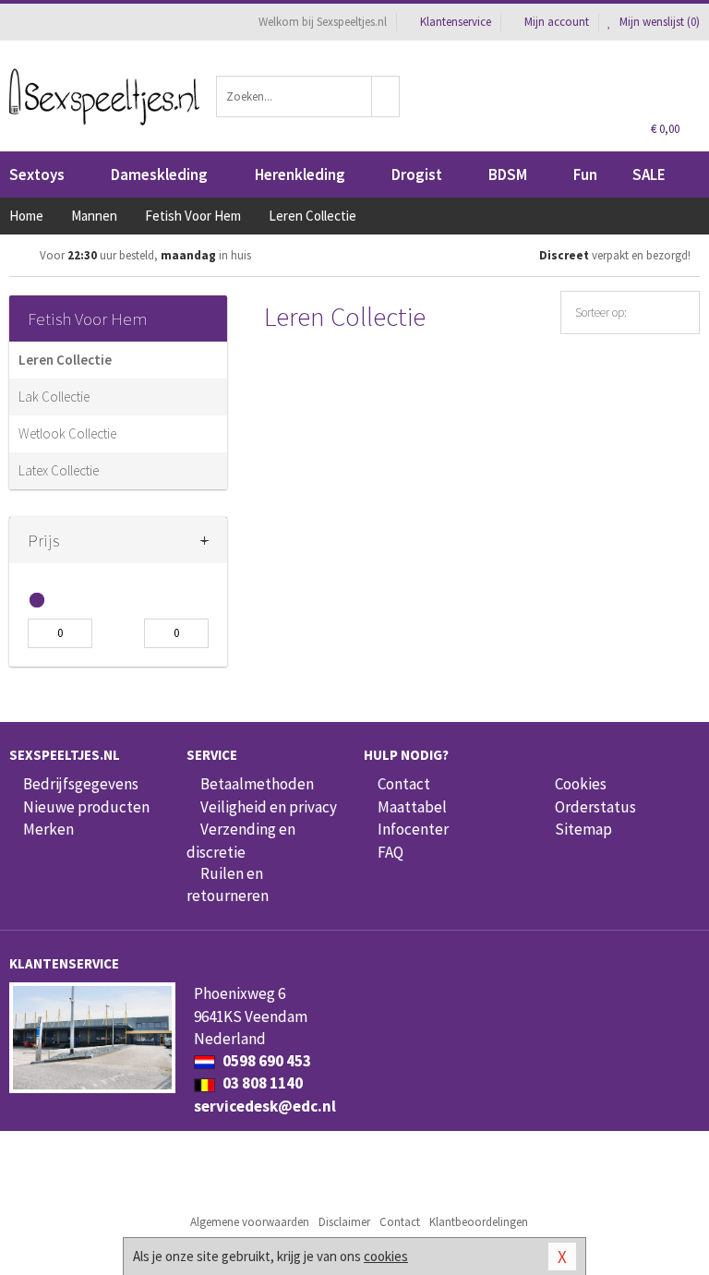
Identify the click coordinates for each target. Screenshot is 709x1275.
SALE (649, 174)
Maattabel (412, 807)
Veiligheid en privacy (268, 807)
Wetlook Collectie (67, 433)
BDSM (507, 174)
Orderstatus (595, 807)
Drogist (416, 174)
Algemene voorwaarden (249, 1222)
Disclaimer (344, 1222)
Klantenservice (455, 22)
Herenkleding (300, 174)
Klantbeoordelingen (478, 1222)
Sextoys (37, 174)
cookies (386, 1256)
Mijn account (556, 22)
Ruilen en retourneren (227, 884)
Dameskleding (159, 174)
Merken (48, 829)
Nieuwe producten (86, 807)
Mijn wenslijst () (658, 22)
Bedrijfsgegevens (80, 784)
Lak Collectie (54, 396)
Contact (404, 784)
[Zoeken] (386, 96)
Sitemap (583, 829)
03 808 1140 (261, 1083)
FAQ (390, 852)
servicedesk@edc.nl (265, 1106)
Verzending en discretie (240, 840)
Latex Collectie (58, 470)
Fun (585, 174)
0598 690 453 (265, 1061)
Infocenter (413, 829)
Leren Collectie (65, 359)
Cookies (581, 784)
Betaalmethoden (257, 784)
